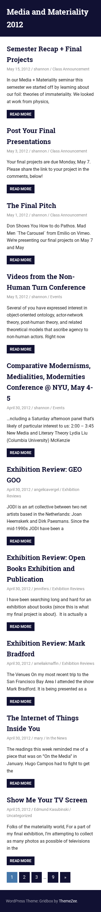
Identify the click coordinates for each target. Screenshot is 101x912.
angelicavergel (46, 489)
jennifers (41, 588)
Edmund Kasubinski (51, 809)
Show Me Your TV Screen (47, 799)
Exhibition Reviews (68, 588)
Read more (20, 114)
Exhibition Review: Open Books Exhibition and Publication (46, 568)
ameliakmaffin (46, 663)
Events (56, 297)
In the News (56, 738)
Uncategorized (19, 815)
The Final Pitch (31, 205)
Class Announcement (70, 69)
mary (38, 738)
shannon (41, 69)
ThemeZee (68, 901)
